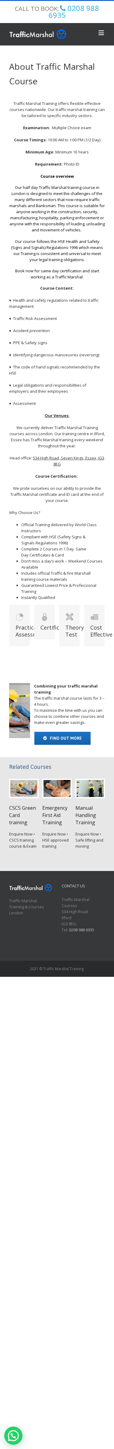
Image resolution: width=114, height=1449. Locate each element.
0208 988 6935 (81, 930)
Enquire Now (21, 834)
